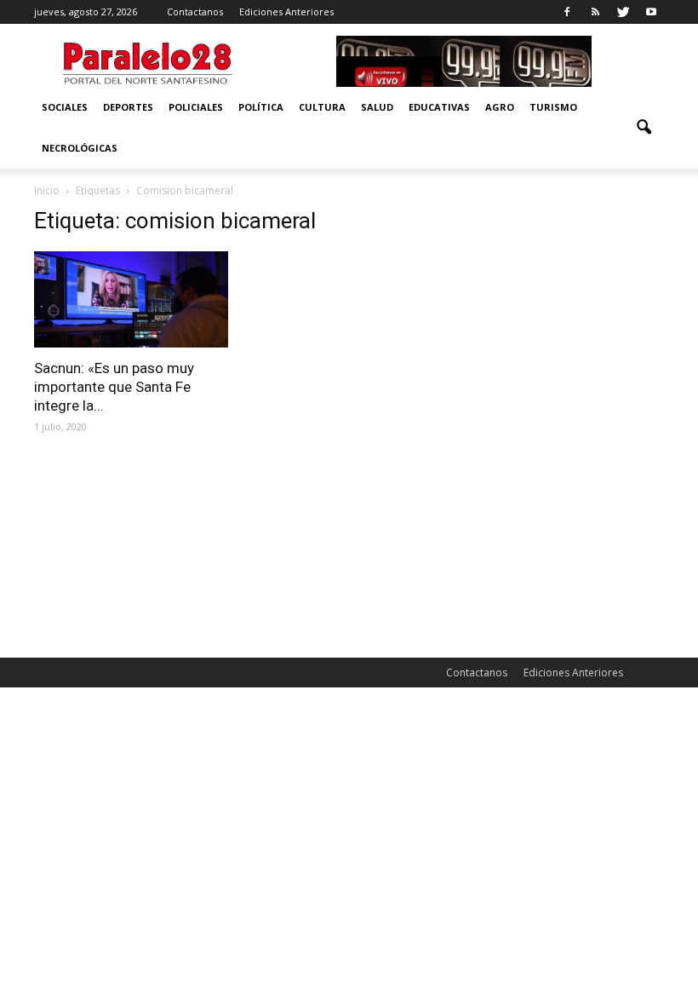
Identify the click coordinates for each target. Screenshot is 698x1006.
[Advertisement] (567, 293)
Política (260, 107)
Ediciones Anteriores (286, 11)
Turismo (553, 107)
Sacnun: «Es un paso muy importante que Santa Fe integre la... (114, 386)
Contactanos (195, 11)
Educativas (439, 107)
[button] (643, 127)
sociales (65, 107)
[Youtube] (651, 12)
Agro (499, 107)
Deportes (128, 107)
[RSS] (595, 12)
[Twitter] (623, 12)
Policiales (196, 107)
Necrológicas (79, 147)
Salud (377, 107)
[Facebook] (567, 12)
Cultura (322, 107)
